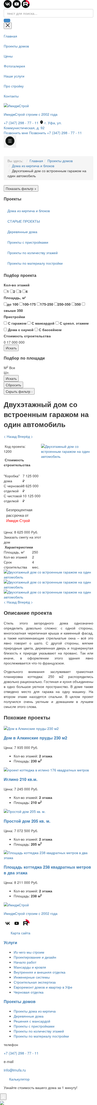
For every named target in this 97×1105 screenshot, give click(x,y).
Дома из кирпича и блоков (33, 165)
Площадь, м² (15, 297)
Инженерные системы (32, 977)
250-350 (64, 304)
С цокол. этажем (74, 323)
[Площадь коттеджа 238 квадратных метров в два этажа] (48, 854)
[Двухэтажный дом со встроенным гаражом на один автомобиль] (67, 450)
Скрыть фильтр (19, 391)
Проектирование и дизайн (35, 957)
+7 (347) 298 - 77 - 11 (21, 122)
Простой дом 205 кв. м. (27, 821)
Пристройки (14, 316)
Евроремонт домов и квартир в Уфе (43, 987)
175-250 (46, 304)
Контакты (11, 95)
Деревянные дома (22, 231)
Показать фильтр (21, 188)
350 (78, 304)
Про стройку (14, 85)
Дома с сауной (20, 329)
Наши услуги (14, 75)
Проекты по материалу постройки (35, 263)
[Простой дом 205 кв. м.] (25, 810)
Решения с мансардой (32, 1021)
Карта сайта (20, 932)
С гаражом (16, 323)
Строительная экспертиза (35, 982)
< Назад (10, 436)
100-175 (29, 304)
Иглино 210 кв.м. (21, 779)
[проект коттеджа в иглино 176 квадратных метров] (46, 769)
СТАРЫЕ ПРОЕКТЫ (23, 221)
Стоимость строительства (27, 335)
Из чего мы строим (29, 952)
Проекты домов (16, 45)
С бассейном (49, 329)
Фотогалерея (14, 65)
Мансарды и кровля (30, 967)
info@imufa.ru (15, 1070)
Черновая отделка (29, 992)
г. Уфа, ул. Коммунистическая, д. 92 (33, 125)
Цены (8, 55)
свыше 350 (13, 310)
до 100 (12, 304)
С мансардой (42, 323)
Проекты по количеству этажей (32, 252)
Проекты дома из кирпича (35, 1011)
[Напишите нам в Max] (2, 1102)
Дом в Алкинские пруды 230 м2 (35, 738)
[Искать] (7, 20)
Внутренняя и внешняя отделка (39, 972)
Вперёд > (25, 436)
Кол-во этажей (17, 284)
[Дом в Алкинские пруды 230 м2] (31, 727)
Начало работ (25, 962)
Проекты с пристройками (27, 242)
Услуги (10, 942)
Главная (10, 35)
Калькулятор (19, 1079)
